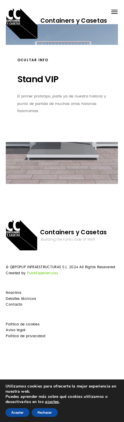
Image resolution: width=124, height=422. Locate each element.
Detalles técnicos (21, 298)
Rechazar (44, 412)
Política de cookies (23, 324)
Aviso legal (15, 330)
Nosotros (13, 292)
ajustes (52, 401)
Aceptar (17, 412)
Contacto (14, 304)
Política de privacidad (25, 336)
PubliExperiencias (42, 273)
